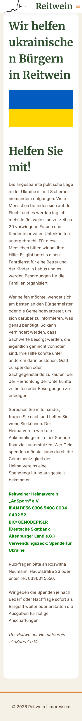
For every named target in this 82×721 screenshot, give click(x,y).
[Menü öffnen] (78, 6)
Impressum (59, 706)
